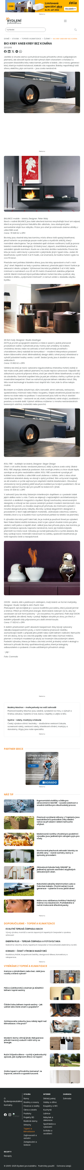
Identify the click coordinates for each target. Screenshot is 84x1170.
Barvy (26, 1098)
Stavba (15, 38)
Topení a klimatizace (31, 38)
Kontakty (8, 1105)
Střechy (27, 1125)
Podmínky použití (46, 1166)
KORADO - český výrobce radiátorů (26, 951)
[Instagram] (9, 1116)
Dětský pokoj (49, 1098)
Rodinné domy (30, 1121)
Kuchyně (47, 1110)
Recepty (7, 1151)
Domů (6, 38)
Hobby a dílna (50, 1102)
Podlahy (27, 1113)
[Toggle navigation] (65, 21)
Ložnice (46, 1113)
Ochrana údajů (64, 1166)
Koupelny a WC (50, 1106)
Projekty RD (29, 1117)
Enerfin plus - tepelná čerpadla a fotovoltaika (33, 941)
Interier (46, 1094)
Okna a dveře (30, 1110)
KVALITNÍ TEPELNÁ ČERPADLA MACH (24, 928)
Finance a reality (31, 1106)
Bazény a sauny (31, 1102)
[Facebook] (5, 1116)
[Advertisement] (42, 133)
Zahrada (67, 1094)
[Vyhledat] (75, 29)
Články (47, 38)
